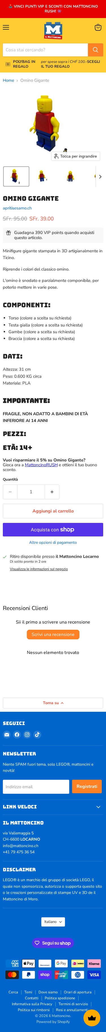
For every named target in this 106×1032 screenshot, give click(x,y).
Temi (28, 992)
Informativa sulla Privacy (32, 1004)
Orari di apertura (78, 992)
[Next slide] (100, 176)
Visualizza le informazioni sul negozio (39, 569)
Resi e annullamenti (72, 1010)
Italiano (50, 921)
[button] (16, 176)
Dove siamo (48, 992)
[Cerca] (95, 49)
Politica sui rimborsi (34, 1010)
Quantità (10, 480)
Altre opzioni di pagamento (53, 542)
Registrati (87, 786)
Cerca (13, 992)
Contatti (31, 998)
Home (8, 80)
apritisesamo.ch (17, 208)
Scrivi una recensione (53, 634)
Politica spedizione (60, 998)
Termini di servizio (73, 1004)
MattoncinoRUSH (41, 465)
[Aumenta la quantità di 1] (52, 492)
